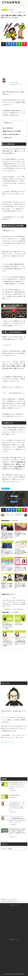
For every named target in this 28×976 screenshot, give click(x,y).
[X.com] (13, 609)
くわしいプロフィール (7, 741)
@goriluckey (13, 84)
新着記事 (10, 6)
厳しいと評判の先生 (8, 128)
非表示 (11, 122)
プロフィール (4, 6)
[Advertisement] (14, 61)
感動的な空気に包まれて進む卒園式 (12, 131)
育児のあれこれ (4, 9)
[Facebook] (14, 502)
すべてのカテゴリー (19, 6)
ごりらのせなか (11, 974)
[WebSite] (7, 609)
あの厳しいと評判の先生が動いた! (11, 134)
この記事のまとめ (7, 137)
